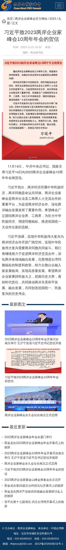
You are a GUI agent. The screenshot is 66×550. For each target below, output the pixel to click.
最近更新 (18, 427)
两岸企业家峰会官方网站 (31, 18)
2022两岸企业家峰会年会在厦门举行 (28, 437)
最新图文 (18, 304)
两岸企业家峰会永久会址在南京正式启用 (31, 415)
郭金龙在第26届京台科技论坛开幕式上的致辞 (33, 485)
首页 (10, 18)
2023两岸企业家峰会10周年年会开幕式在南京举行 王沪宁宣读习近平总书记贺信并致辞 (33, 343)
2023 (53, 18)
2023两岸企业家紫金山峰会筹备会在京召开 (32, 479)
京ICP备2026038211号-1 (49, 543)
